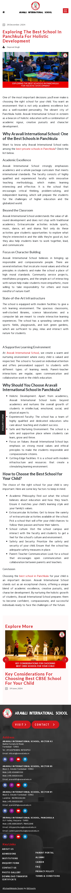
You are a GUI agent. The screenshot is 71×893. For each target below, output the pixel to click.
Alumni (40, 857)
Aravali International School (23, 353)
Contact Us (9, 868)
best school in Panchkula (34, 576)
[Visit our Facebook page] (5, 759)
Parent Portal (45, 853)
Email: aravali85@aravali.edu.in (17, 780)
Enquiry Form (10, 863)
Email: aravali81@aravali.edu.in (17, 805)
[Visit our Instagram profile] (11, 759)
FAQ (38, 867)
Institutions (10, 858)
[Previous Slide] (6, 660)
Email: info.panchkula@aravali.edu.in (19, 827)
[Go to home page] (6, 12)
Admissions (9, 854)
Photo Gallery (11, 872)
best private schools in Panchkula (35, 149)
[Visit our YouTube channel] (18, 759)
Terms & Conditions (48, 876)
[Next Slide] (65, 660)
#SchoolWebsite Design (13, 889)
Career (40, 862)
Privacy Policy (45, 871)
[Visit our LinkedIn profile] (25, 759)
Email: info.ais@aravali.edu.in (16, 754)
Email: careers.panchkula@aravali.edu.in (21, 831)
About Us (7, 849)
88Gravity (31, 889)
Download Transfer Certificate (14, 878)
